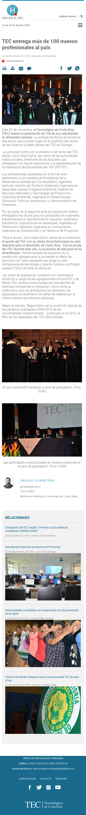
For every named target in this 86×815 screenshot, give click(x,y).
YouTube (57, 787)
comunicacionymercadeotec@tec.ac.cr (53, 768)
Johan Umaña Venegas (42, 618)
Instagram (47, 787)
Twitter (38, 787)
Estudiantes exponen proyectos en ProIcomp (33, 547)
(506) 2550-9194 (58, 763)
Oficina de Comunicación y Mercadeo (43, 758)
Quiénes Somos (67, 16)
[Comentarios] (30, 68)
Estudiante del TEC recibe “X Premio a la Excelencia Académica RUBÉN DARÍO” (36, 529)
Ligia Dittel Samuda (45, 551)
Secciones (61, 779)
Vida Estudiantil (14, 61)
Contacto (45, 779)
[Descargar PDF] (14, 68)
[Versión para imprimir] (5, 68)
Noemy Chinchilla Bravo (43, 535)
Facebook (29, 787)
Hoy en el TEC (12, 12)
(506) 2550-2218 (38, 763)
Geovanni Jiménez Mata (44, 56)
